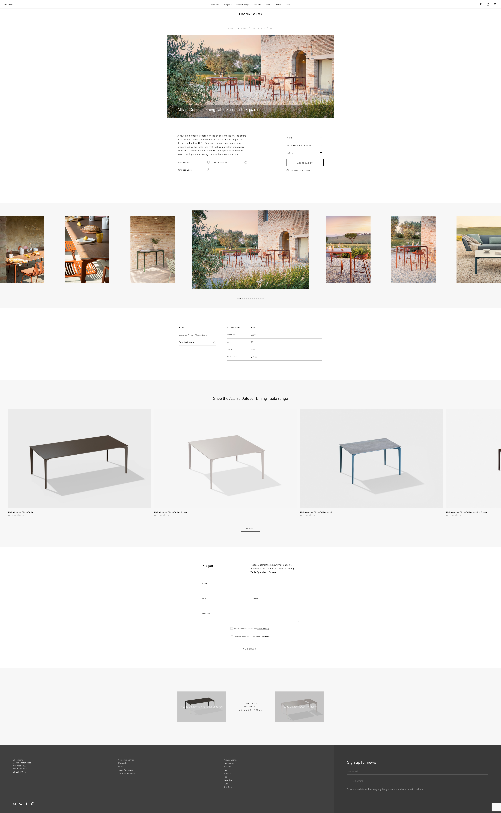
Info (183, 327)
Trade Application (126, 770)
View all (250, 528)
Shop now (8, 4)
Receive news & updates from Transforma (252, 637)
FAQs (120, 766)
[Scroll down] (250, 112)
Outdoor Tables (258, 28)
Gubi (225, 783)
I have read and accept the (251, 628)
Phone (255, 598)
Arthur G (227, 773)
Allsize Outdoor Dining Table (20, 512)
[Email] (14, 804)
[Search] (494, 4)
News (278, 4)
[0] (488, 4)
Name (204, 583)
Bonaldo (227, 766)
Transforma (228, 763)
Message (206, 613)
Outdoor (243, 28)
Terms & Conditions (127, 773)
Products (215, 4)
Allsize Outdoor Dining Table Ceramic (316, 512)
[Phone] (20, 804)
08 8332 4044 (19, 772)
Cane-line (227, 780)
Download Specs (184, 170)
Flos (225, 777)
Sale (288, 4)
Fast (271, 28)
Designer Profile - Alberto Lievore (193, 335)
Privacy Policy (263, 628)
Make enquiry (183, 162)
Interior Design (243, 4)
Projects (228, 4)
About (268, 4)
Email (204, 598)
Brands (257, 4)
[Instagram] (32, 804)
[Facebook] (26, 804)
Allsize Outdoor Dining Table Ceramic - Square (466, 512)
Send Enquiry (250, 649)
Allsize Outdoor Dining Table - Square (170, 512)
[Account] (482, 4)
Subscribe (357, 781)
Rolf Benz (227, 787)
